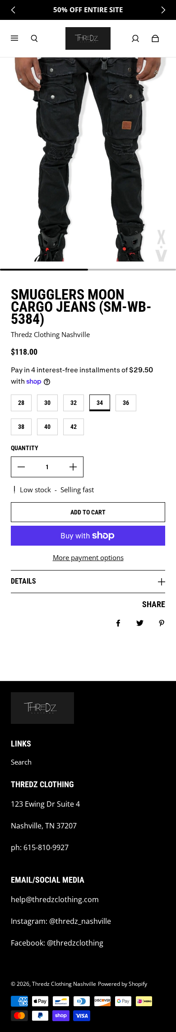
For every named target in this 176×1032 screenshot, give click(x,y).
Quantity (24, 448)
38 (21, 426)
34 (100, 402)
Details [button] (23, 581)
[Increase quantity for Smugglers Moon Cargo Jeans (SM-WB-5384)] (73, 467)
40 (47, 426)
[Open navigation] (21, 38)
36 (126, 402)
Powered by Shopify (122, 984)
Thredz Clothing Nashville (64, 984)
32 (73, 402)
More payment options (88, 557)
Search (21, 762)
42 (73, 426)
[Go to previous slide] (13, 10)
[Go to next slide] (163, 10)
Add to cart (88, 512)
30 (47, 402)
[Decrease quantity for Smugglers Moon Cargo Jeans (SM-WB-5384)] (21, 467)
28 (21, 402)
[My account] (135, 38)
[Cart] (155, 38)
